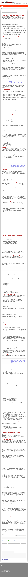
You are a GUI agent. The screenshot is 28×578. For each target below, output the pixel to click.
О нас (2, 565)
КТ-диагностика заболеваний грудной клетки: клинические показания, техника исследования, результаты (17, 361)
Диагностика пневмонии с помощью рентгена (11, 545)
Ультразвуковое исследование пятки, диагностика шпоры (16, 545)
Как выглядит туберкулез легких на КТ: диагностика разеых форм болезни (23, 545)
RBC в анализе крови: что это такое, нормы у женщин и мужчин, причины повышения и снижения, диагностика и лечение (16, 268)
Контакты (2, 566)
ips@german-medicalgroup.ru (5, 570)
